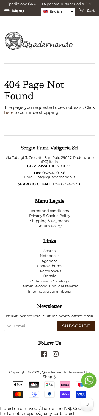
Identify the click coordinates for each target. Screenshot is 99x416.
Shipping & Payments (49, 221)
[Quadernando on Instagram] (56, 355)
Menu (17, 10)
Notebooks (49, 256)
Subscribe (76, 326)
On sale (49, 276)
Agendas (49, 261)
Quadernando (54, 372)
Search (49, 251)
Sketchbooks (49, 271)
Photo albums (49, 266)
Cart (90, 10)
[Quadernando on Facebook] (44, 355)
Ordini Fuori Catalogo (49, 281)
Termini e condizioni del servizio (49, 286)
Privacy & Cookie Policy (49, 216)
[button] (58, 12)
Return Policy (50, 226)
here (8, 112)
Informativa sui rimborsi (49, 291)
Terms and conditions (49, 211)
